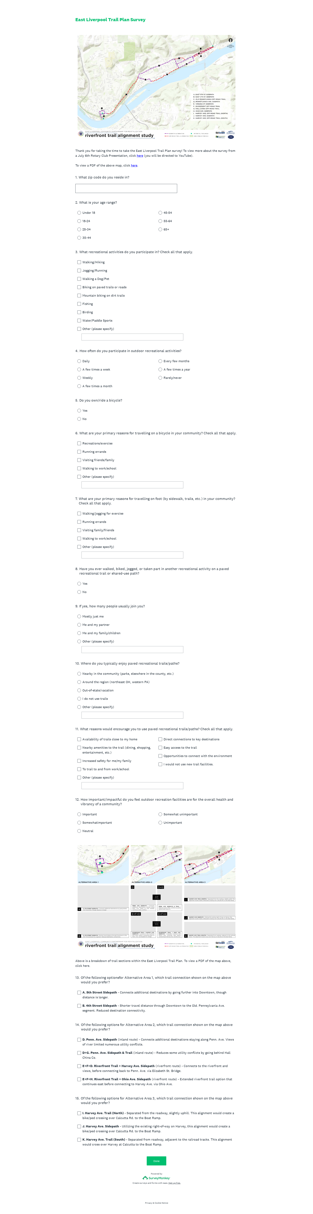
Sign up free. (174, 1183)
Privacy (148, 1202)
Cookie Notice (161, 1202)
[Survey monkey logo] (156, 1177)
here (140, 155)
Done (156, 1161)
